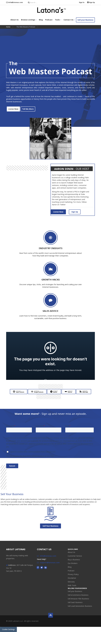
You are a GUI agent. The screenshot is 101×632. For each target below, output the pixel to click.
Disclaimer (72, 578)
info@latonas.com (15, 2)
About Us (14, 20)
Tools (57, 20)
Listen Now (58, 212)
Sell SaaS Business (75, 602)
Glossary (71, 582)
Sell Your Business (50, 526)
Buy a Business (74, 559)
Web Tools (72, 585)
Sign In (81, 2)
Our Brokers (72, 563)
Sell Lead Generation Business (80, 606)
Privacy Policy (73, 574)
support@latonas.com (50, 562)
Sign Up (92, 2)
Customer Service (75, 556)
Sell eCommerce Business (78, 595)
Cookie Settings (8, 629)
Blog (41, 20)
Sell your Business (85, 20)
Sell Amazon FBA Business (78, 598)
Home (8, 27)
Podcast (48, 20)
